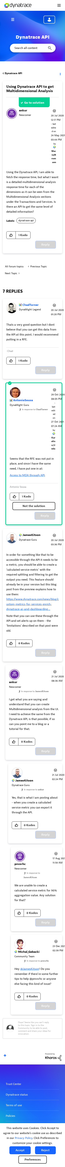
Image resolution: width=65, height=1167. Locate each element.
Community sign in (49, 20)
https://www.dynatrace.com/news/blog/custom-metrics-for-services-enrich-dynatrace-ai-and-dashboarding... (32, 604)
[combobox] (32, 48)
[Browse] (14, 19)
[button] (20, 1150)
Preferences (33, 1159)
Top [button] (5, 1056)
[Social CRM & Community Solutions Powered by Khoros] (53, 1056)
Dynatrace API (13, 73)
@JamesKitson (29, 969)
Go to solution (34, 103)
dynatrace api (26, 220)
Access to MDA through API (27, 475)
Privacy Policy (23, 1138)
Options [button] (60, 73)
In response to (35, 409)
